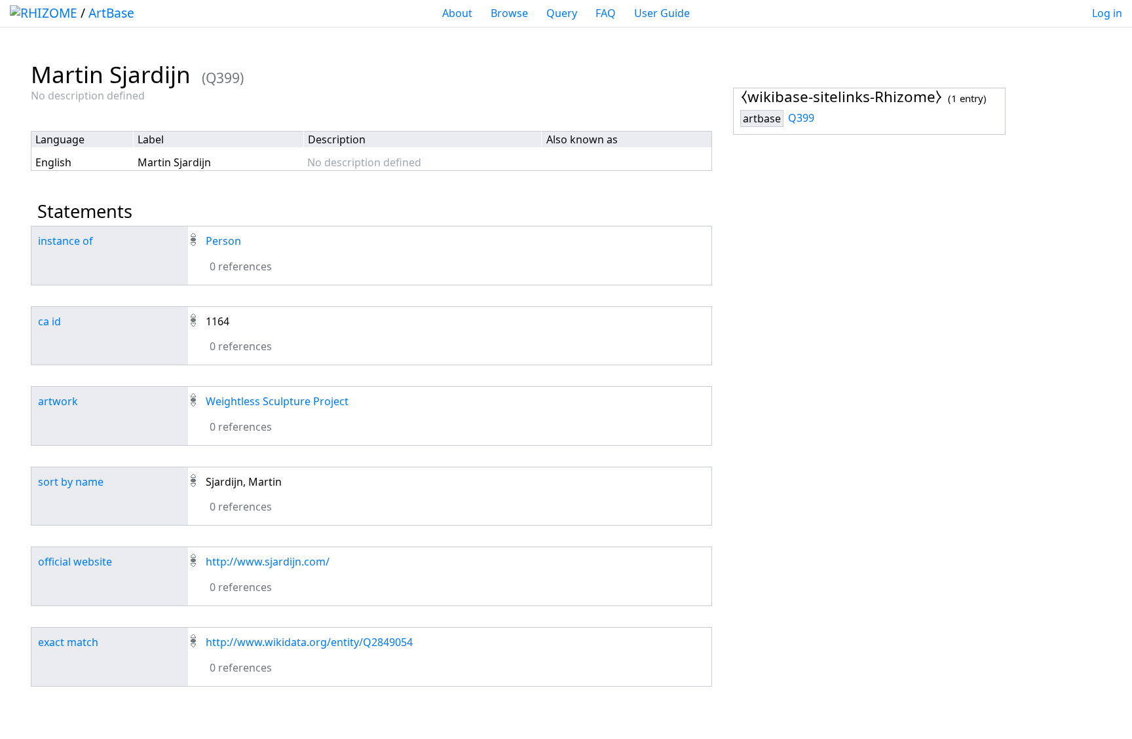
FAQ (605, 13)
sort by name (71, 482)
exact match (68, 642)
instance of (65, 241)
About (457, 13)
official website (75, 561)
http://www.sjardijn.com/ (268, 561)
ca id (49, 321)
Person (223, 241)
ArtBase (111, 13)
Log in (1107, 13)
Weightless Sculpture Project (277, 401)
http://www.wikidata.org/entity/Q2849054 (309, 642)
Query (561, 13)
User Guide (662, 13)
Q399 (801, 118)
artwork (58, 401)
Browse (509, 13)
